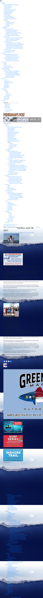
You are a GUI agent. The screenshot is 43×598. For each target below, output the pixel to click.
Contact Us (8, 111)
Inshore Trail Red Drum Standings (13, 39)
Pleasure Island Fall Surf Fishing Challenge (14, 46)
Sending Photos (7, 81)
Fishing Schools (9, 544)
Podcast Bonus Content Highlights (13, 74)
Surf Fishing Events (8, 41)
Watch (5, 63)
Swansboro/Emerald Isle (9, 11)
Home (3, 2)
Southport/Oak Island (8, 16)
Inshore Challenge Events (9, 29)
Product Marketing (11, 572)
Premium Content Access (9, 77)
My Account (8, 95)
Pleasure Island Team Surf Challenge (13, 43)
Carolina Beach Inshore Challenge (13, 35)
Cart (7, 92)
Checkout (8, 94)
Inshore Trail (6, 36)
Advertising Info (9, 564)
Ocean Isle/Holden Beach (9, 17)
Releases (8, 21)
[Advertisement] (13, 470)
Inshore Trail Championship (11, 40)
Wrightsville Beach (7, 13)
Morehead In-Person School (11, 55)
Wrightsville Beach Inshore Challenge (13, 32)
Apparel (5, 90)
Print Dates (6, 83)
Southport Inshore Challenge (12, 34)
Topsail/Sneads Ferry (8, 12)
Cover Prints (6, 96)
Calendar (4, 100)
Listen (5, 64)
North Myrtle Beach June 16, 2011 (10, 224)
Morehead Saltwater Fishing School (11, 54)
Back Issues (6, 87)
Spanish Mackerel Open (9, 51)
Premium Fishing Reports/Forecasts (11, 4)
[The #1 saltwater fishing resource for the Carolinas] (14, 114)
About (3, 78)
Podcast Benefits (7, 65)
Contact (5, 79)
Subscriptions (7, 86)
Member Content (5, 68)
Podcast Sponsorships (8, 67)
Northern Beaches (7, 6)
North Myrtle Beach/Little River (10, 18)
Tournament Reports (10, 22)
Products (4, 88)
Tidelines (8, 25)
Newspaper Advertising (12, 567)
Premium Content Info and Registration (12, 71)
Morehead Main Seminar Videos (12, 57)
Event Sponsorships (11, 569)
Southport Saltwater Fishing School (11, 58)
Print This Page (25, 232)
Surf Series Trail (7, 49)
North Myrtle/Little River (12, 509)
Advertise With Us (9, 110)
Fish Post (38, 227)
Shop (7, 91)
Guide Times (6, 26)
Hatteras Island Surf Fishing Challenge (13, 45)
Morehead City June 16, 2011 (9, 226)
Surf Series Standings (10, 50)
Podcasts (4, 62)
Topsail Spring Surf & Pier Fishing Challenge (15, 44)
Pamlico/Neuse (7, 8)
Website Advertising (12, 568)
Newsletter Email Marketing (13, 571)
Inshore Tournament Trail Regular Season (14, 37)
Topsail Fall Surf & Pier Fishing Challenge (14, 48)
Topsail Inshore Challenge (11, 31)
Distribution (6, 85)
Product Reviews (9, 23)
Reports (3, 3)
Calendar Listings (11, 576)
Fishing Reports (9, 494)
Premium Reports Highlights (11, 72)
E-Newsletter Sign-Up (8, 82)
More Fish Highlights (10, 76)
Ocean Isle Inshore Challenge (12, 30)
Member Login (7, 69)
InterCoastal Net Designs (16, 597)
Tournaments (4, 27)
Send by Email (31, 232)
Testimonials (10, 565)
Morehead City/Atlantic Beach (10, 9)
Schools (3, 53)
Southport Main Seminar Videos (12, 60)
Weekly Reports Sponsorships (13, 574)
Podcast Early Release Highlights (12, 73)
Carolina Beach (7, 15)
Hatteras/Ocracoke (8, 7)
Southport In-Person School (11, 59)
